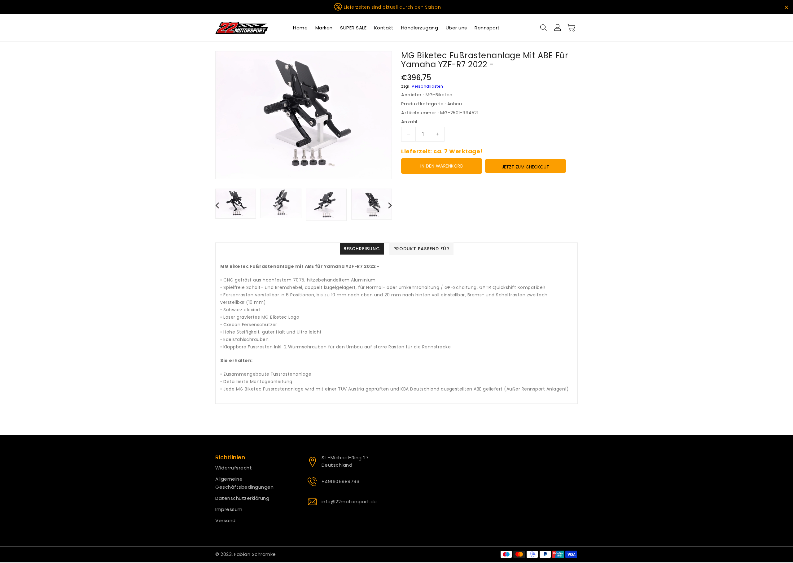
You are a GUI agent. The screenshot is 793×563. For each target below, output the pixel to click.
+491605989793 (341, 481)
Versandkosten (427, 86)
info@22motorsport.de (349, 501)
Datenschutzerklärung (242, 498)
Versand (225, 520)
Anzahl (409, 122)
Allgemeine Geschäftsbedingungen (244, 483)
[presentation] (217, 205)
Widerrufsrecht (233, 468)
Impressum (229, 509)
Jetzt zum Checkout (525, 167)
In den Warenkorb (441, 166)
